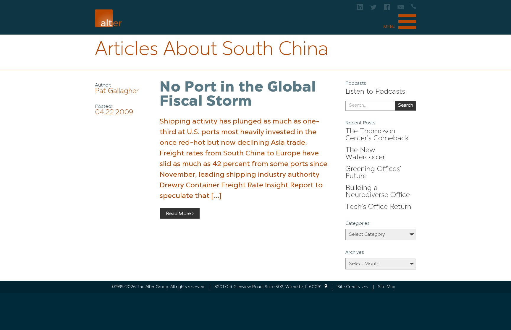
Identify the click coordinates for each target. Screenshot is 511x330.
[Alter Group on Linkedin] (360, 8)
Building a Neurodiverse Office (377, 192)
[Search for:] (370, 106)
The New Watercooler (365, 154)
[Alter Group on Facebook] (387, 8)
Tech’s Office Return (378, 207)
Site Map (386, 287)
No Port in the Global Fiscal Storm (238, 95)
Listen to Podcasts (375, 91)
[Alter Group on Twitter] (373, 8)
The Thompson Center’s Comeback (377, 135)
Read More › (180, 214)
